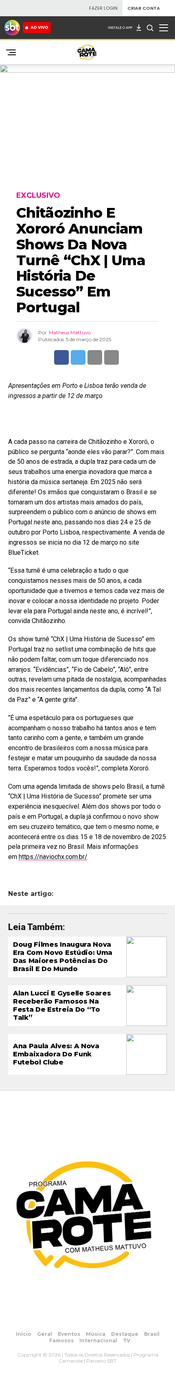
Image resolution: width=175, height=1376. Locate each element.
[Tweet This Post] (78, 357)
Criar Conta (143, 8)
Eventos (69, 1334)
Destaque (124, 1334)
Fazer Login (103, 8)
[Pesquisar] (150, 28)
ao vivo (39, 27)
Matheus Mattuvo (70, 332)
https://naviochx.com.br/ (53, 857)
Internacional (98, 1340)
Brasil (152, 1334)
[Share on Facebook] (61, 357)
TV (126, 1340)
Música (95, 1334)
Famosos (61, 1340)
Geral (44, 1334)
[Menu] (164, 28)
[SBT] (12, 27)
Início (23, 1334)
